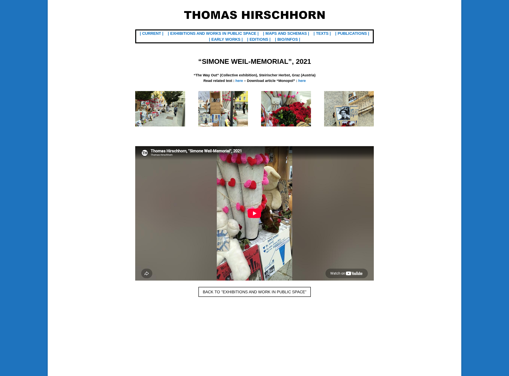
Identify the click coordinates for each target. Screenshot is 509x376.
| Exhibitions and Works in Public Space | (213, 34)
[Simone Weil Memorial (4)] (349, 126)
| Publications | (352, 34)
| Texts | (322, 34)
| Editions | (259, 40)
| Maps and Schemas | (286, 34)
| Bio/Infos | (287, 40)
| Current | (151, 34)
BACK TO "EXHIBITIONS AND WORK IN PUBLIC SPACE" (254, 292)
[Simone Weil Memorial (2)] (223, 126)
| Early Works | (226, 40)
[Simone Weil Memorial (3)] (286, 126)
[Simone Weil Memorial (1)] (160, 126)
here (302, 81)
